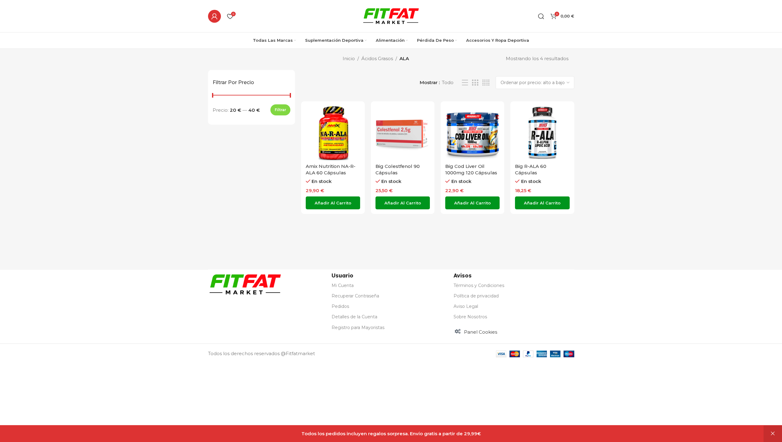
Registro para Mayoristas (358, 327)
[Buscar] (541, 16)
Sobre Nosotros (470, 317)
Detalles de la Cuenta (354, 317)
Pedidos (340, 306)
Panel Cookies (480, 332)
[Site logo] (391, 15)
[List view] (465, 83)
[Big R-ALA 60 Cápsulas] (542, 133)
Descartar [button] (773, 433)
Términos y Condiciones (479, 285)
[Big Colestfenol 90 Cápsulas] (402, 133)
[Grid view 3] (475, 83)
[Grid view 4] (485, 83)
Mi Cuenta (343, 285)
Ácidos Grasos (377, 58)
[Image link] (245, 284)
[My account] (214, 16)
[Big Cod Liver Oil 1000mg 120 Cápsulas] (472, 133)
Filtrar (280, 109)
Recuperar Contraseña (355, 296)
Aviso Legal (466, 306)
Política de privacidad (476, 296)
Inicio (349, 58)
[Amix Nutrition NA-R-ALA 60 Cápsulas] (333, 133)
